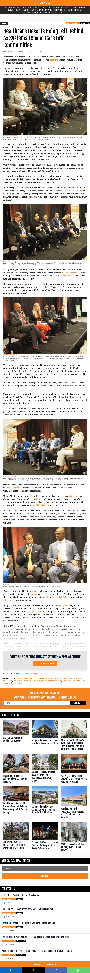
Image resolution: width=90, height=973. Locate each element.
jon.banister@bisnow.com (35, 673)
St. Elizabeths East (54, 681)
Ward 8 (7, 683)
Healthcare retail (60, 678)
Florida (43, 12)
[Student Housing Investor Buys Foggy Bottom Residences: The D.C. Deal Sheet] (45, 769)
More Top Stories (45, 964)
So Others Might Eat (38, 681)
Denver (82, 8)
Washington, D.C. (73, 23)
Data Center (73, 8)
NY (46, 10)
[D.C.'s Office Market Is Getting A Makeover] (16, 735)
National (39, 10)
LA (33, 10)
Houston (19, 10)
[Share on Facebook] (56, 970)
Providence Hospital (21, 681)
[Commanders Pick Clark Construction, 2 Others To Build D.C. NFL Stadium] (45, 803)
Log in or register (45, 663)
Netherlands (53, 12)
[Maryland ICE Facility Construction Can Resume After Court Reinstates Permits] (73, 803)
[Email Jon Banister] (50, 51)
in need (39, 499)
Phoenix (63, 10)
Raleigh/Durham (75, 10)
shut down (74, 496)
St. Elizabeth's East (60, 597)
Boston (36, 8)
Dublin (11, 10)
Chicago (55, 8)
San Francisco (33, 12)
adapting (54, 60)
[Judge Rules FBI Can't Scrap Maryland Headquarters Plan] (45, 735)
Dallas (63, 8)
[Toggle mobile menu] (3, 3)
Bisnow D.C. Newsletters (15, 861)
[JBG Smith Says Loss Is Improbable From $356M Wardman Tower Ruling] (16, 837)
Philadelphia (53, 10)
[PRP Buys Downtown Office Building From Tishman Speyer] (73, 837)
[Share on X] (33, 970)
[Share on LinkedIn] (11, 970)
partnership (36, 611)
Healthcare (85, 23)
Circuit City (65, 276)
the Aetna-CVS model (73, 191)
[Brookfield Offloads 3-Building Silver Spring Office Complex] (16, 769)
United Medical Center (71, 681)
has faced (9, 600)
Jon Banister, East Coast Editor (37, 51)
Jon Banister (16, 673)
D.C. (62, 12)
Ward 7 (84, 681)
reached (33, 594)
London (27, 10)
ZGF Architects (69, 273)
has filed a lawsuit (40, 505)
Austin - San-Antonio (22, 8)
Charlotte (45, 8)
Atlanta (8, 8)
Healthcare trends (75, 678)
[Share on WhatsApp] (79, 970)
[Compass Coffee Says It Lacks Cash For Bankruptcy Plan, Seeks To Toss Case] (45, 837)
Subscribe (84, 3)
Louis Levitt (7, 681)
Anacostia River (14, 488)
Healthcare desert (46, 678)
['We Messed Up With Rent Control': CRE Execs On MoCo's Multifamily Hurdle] (73, 769)
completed (64, 605)
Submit (78, 703)
